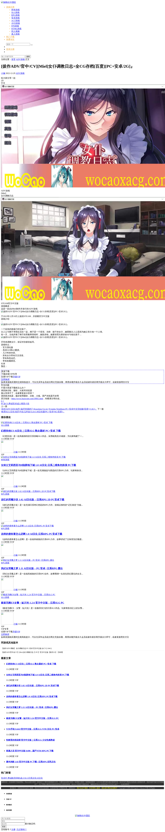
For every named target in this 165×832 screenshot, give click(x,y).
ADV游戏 (20, 73)
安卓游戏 (15, 18)
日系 (30, 778)
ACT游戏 (15, 20)
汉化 (34, 778)
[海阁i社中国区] (8, 2)
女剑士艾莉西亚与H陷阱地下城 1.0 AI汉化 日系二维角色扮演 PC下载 (38, 465)
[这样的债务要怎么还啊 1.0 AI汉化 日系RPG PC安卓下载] (27, 526)
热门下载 (10, 37)
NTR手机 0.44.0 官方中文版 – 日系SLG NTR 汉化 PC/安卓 (32, 729)
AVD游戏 (15, 23)
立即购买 (5, 379)
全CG (6, 403)
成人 (19, 403)
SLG (26, 778)
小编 (3, 73)
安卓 (15, 403)
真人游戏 (15, 34)
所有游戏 (15, 10)
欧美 (14, 778)
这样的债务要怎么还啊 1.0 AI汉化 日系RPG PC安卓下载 (31, 534)
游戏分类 (10, 7)
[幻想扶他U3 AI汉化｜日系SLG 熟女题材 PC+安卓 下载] (27, 422)
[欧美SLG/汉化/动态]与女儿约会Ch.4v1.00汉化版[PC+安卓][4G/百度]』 (33, 412)
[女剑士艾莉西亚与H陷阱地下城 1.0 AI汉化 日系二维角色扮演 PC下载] (33, 457)
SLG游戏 (15, 12)
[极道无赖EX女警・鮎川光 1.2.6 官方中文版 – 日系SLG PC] (28, 595)
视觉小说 (25, 403)
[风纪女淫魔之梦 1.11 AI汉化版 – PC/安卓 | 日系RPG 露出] (27, 560)
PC (2, 403)
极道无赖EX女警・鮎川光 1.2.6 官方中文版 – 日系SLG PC (32, 602)
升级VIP (16, 377)
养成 (11, 403)
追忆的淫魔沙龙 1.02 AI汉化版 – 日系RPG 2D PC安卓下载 (32, 499)
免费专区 (10, 39)
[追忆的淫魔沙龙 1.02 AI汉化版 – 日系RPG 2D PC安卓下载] (28, 491)
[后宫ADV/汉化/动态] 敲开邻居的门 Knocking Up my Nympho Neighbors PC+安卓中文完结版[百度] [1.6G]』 (49, 409)
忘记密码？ (21, 829)
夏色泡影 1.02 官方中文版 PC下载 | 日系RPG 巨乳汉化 (31, 762)
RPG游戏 (15, 15)
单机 (18, 778)
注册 (13, 829)
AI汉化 (39, 778)
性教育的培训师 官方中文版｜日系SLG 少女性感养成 (30, 740)
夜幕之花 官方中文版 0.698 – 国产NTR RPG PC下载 (29, 751)
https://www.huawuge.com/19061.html (27, 398)
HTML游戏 (16, 29)
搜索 (28, 56)
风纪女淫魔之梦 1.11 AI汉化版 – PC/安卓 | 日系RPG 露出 (32, 568)
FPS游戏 (15, 26)
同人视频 (15, 31)
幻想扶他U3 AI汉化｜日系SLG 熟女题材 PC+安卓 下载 (31, 430)
